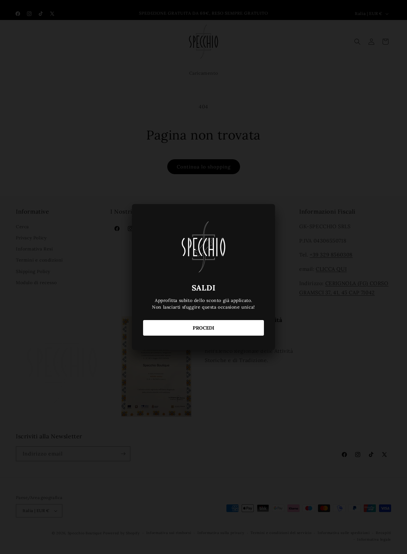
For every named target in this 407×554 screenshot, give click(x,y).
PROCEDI (203, 328)
